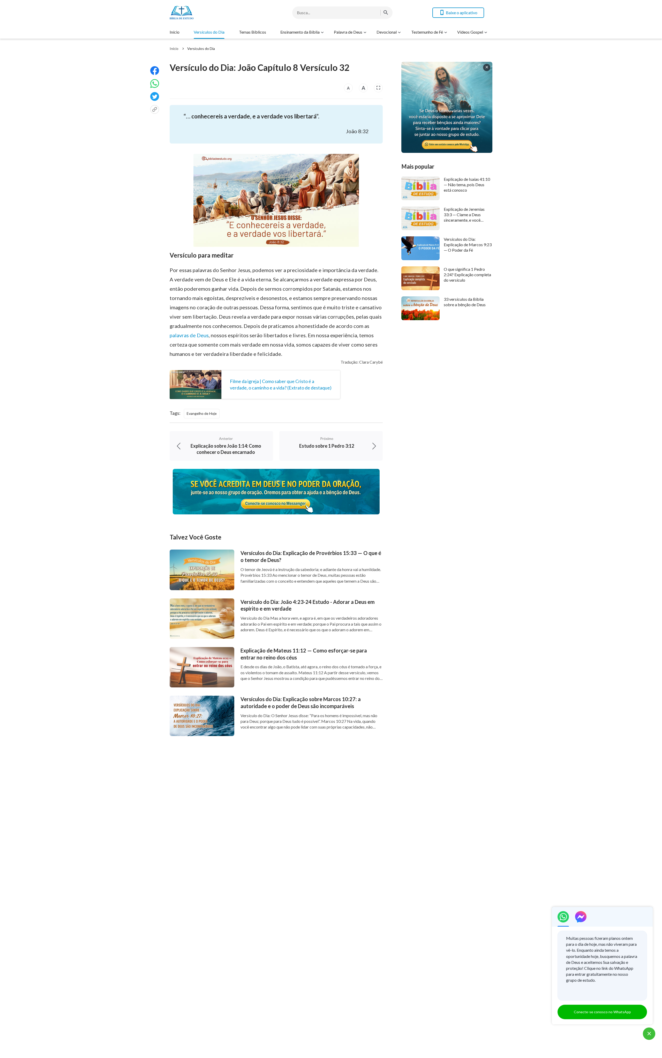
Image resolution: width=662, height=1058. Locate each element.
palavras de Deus (189, 335)
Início (174, 31)
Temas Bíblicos (252, 31)
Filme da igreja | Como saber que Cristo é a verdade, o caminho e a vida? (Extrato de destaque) (281, 384)
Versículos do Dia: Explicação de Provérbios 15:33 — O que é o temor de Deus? (310, 556)
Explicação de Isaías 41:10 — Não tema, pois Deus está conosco (467, 185)
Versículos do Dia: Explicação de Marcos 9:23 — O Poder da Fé (468, 245)
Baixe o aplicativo (461, 12)
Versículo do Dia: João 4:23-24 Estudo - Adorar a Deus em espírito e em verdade (307, 605)
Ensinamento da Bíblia (300, 31)
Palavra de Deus (348, 31)
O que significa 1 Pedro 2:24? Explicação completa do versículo (467, 275)
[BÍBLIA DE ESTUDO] (211, 12)
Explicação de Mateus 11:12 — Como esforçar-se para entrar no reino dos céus (303, 654)
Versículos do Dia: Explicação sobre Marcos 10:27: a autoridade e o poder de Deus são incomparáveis (300, 702)
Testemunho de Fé (427, 31)
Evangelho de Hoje (202, 413)
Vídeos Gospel (470, 31)
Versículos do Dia (209, 31)
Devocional (387, 31)
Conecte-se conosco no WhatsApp (602, 1012)
